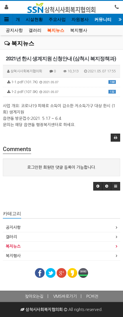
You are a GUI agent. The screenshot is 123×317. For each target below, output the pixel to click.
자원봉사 (80, 19)
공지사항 (14, 30)
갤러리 (35, 30)
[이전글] (97, 186)
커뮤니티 (103, 19)
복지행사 (78, 30)
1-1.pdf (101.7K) (62, 82)
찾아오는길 (34, 296)
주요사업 (57, 19)
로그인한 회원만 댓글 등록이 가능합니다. (61, 167)
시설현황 (34, 19)
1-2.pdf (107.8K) (62, 92)
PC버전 (92, 296)
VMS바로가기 (65, 296)
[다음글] (106, 186)
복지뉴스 (55, 30)
